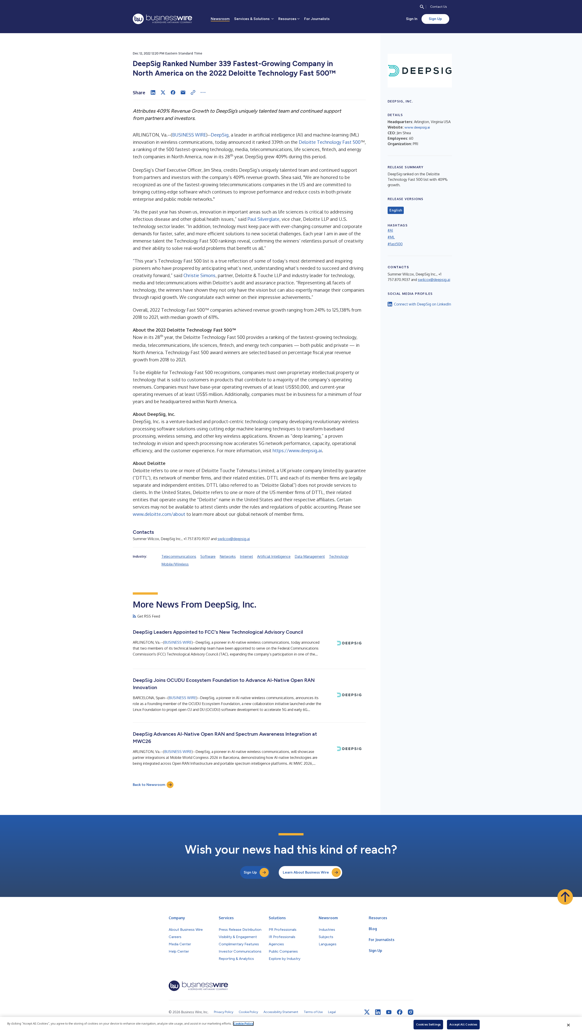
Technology (339, 556)
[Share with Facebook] (173, 92)
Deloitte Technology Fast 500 (330, 142)
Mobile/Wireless (175, 564)
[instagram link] (410, 1012)
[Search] (422, 7)
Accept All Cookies (463, 1024)
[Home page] (162, 19)
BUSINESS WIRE (189, 135)
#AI (390, 230)
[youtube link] (388, 1012)
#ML (391, 237)
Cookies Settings (428, 1024)
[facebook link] (399, 1012)
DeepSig (219, 135)
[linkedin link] (378, 1012)
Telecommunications (178, 556)
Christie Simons (199, 275)
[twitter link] (367, 1012)
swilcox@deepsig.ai (234, 538)
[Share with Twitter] (163, 92)
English (395, 210)
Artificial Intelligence (274, 556)
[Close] (568, 1025)
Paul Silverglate (263, 219)
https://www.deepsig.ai (297, 450)
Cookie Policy (243, 1023)
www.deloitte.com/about (159, 514)
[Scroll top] (565, 897)
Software (208, 556)
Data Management (310, 556)
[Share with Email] (183, 92)
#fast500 (395, 244)
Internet (246, 556)
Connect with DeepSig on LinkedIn (422, 304)
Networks (228, 556)
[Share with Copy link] (193, 92)
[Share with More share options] (203, 92)
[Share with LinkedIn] (153, 92)
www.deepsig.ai (417, 127)
